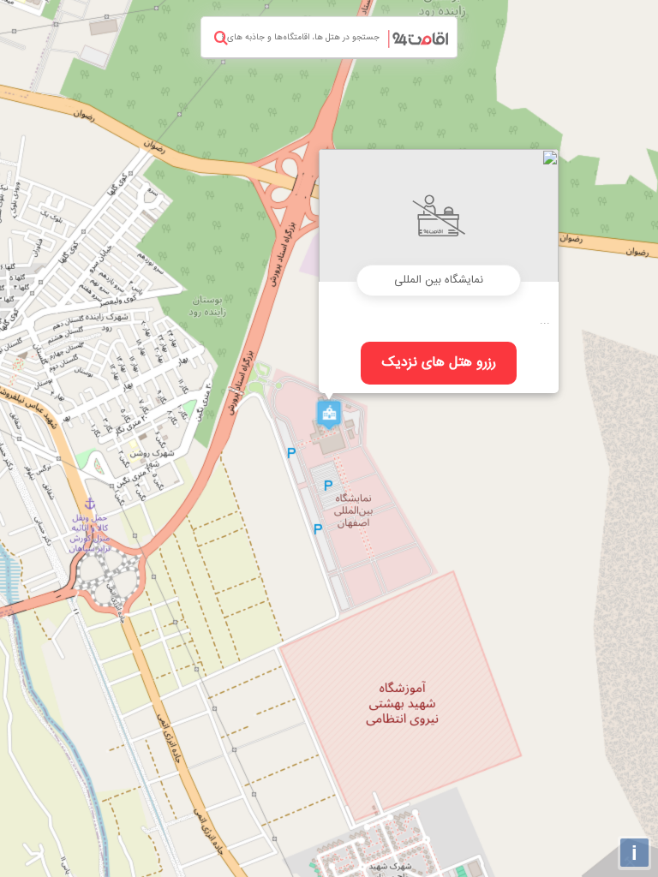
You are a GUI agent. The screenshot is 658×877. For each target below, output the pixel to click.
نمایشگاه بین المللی (438, 280)
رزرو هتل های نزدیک (439, 362)
